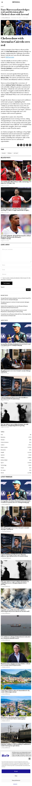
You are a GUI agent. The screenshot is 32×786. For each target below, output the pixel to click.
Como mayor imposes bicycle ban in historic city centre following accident (15, 691)
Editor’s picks (4, 447)
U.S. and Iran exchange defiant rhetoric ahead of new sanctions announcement (15, 637)
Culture (2, 444)
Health (2, 452)
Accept (16, 771)
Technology (3, 465)
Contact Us (15, 784)
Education (3, 449)
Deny (16, 776)
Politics (2, 457)
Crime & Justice (4, 442)
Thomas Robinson (6, 531)
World (2, 472)
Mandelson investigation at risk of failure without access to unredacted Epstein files (15, 664)
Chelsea (9, 153)
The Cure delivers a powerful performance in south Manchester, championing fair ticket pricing (14, 310)
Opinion (3, 455)
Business (3, 437)
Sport (2, 6)
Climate (3, 439)
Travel (2, 467)
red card (16, 153)
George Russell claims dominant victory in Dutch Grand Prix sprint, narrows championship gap (16, 298)
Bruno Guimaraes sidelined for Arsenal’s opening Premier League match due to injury (15, 209)
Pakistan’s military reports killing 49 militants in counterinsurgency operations (16, 745)
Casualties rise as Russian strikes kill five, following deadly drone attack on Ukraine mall (15, 610)
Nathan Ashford (6, 667)
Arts (2, 434)
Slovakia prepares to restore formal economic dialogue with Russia (16, 371)
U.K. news (3, 470)
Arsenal (3, 153)
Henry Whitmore (6, 17)
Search (2, 287)
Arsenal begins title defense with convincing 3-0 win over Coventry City (16, 182)
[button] (29, 759)
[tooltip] (18, 145)
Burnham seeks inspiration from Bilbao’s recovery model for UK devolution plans (13, 718)
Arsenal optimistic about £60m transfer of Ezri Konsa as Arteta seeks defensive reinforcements (16, 237)
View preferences (16, 780)
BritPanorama (10, 57)
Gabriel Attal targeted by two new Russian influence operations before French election (14, 306)
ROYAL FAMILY (4, 460)
